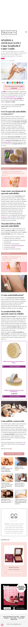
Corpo (2, 58)
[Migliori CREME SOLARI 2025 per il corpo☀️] (21, 461)
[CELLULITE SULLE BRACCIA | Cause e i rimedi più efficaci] (21, 477)
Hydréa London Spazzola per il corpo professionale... (14, 391)
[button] (7, 572)
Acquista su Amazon (15, 366)
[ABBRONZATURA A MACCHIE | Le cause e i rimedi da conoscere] (7, 494)
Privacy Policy (13, 618)
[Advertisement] (14, 15)
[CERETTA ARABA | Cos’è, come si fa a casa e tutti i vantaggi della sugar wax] (7, 477)
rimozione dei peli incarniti (17, 245)
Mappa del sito (14, 619)
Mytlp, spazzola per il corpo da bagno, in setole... (14, 362)
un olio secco (4, 217)
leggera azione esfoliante (6, 142)
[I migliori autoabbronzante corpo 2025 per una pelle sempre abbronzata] (7, 461)
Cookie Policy (21, 618)
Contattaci (22, 616)
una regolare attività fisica (9, 96)
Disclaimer (6, 618)
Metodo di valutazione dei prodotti (11, 616)
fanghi (11, 98)
